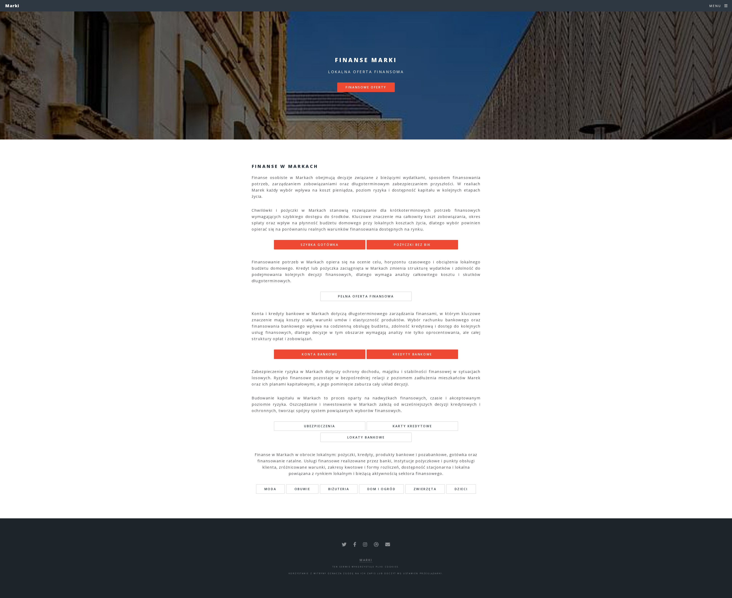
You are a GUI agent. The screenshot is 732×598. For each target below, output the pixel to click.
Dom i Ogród (381, 489)
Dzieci (461, 489)
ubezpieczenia (319, 426)
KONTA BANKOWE (319, 354)
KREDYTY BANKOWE (412, 354)
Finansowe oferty (366, 87)
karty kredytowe (412, 426)
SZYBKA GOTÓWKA (320, 245)
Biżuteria (338, 489)
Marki (12, 5)
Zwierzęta (425, 489)
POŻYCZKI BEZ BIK (412, 245)
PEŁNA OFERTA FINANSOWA (366, 296)
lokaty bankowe (366, 437)
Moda (270, 489)
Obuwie (302, 489)
